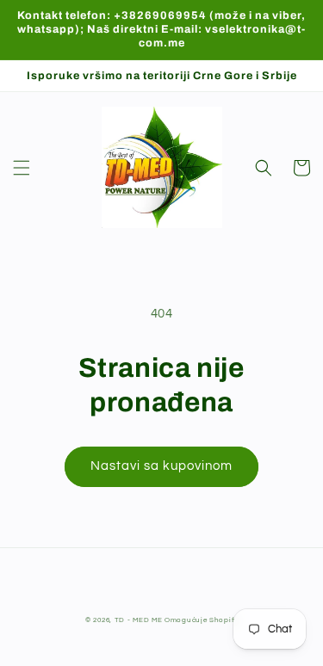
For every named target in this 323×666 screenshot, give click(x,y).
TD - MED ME (139, 620)
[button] (21, 168)
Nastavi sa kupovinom (161, 465)
